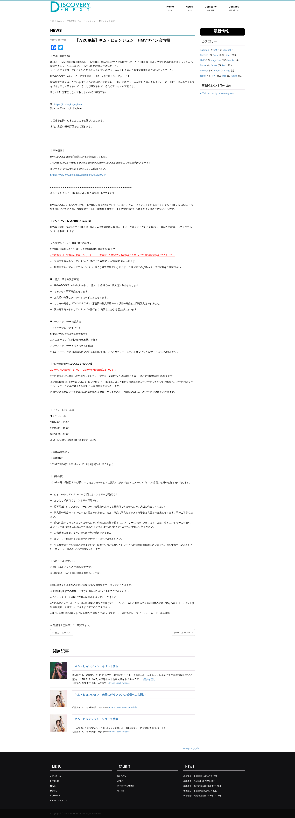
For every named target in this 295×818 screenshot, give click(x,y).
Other (214, 65)
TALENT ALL (123, 776)
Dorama (204, 55)
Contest (226, 50)
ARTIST (120, 790)
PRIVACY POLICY (58, 800)
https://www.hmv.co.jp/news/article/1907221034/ (78, 174)
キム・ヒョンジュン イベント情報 (96, 666)
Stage (227, 70)
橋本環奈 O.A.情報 (192, 781)
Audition (204, 50)
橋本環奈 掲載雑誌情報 (194, 786)
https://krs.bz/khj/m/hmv (68, 104)
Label (118, 683)
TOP (52, 21)
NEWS (53, 786)
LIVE (202, 60)
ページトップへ (191, 748)
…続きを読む (148, 679)
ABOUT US (55, 776)
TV (213, 75)
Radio (224, 65)
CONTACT (55, 795)
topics (203, 75)
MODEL (120, 781)
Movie (203, 65)
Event (59, 21)
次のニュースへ (182, 632)
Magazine (215, 60)
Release (126, 683)
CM (215, 50)
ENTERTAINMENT (125, 786)
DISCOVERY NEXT (72, 813)
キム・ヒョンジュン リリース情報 (96, 719)
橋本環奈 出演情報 (192, 776)
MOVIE (53, 790)
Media (230, 60)
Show (217, 70)
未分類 (134, 707)
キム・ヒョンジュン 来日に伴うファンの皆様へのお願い (110, 694)
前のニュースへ (62, 632)
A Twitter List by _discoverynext (217, 93)
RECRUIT (54, 781)
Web (224, 75)
